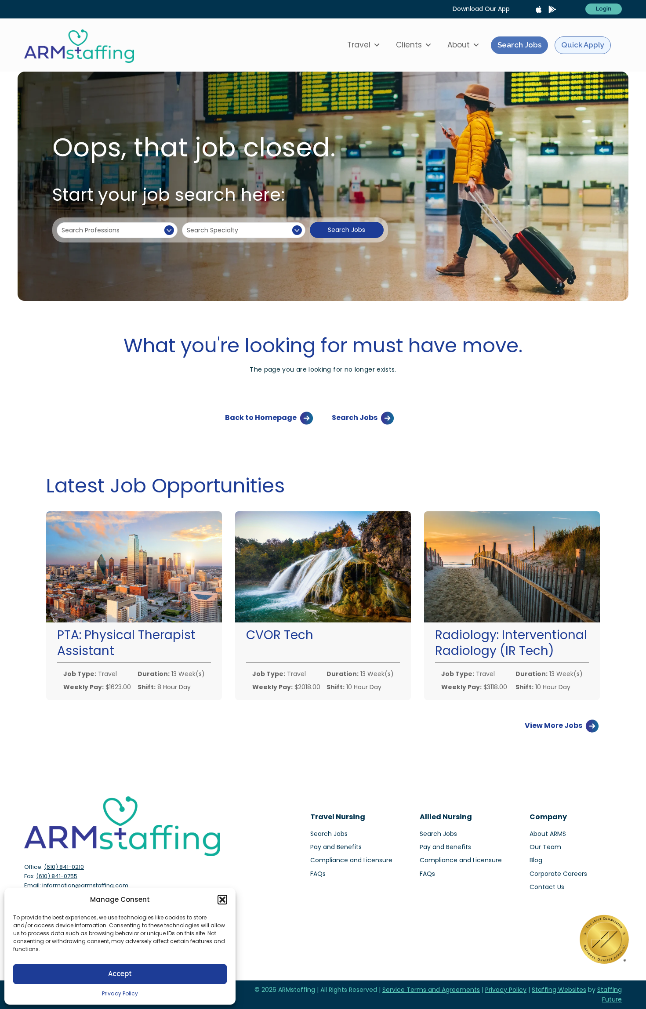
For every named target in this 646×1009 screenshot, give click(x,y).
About (458, 45)
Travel (358, 45)
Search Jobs (519, 44)
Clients (409, 45)
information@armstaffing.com (85, 885)
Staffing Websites (559, 989)
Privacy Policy (120, 993)
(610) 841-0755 (56, 876)
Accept (120, 973)
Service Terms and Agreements (431, 989)
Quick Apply (582, 44)
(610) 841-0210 (64, 867)
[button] (222, 899)
